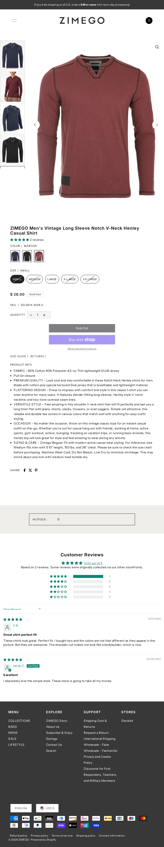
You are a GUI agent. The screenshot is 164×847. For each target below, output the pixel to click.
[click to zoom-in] (157, 47)
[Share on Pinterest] (36, 470)
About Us (53, 727)
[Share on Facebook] (24, 470)
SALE (12, 739)
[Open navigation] (14, 20)
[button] (20, 240)
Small (17, 279)
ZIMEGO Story (56, 721)
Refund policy (18, 835)
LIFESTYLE (16, 745)
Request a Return (96, 733)
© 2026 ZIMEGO (18, 839)
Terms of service (62, 835)
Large (52, 279)
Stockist (127, 721)
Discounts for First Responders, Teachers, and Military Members (100, 775)
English (21, 808)
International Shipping (99, 739)
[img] (12, 619)
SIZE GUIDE (18, 356)
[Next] (157, 125)
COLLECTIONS (19, 721)
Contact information (112, 835)
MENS (13, 733)
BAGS (12, 727)
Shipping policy (85, 835)
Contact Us (54, 745)
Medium (34, 279)
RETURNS (37, 356)
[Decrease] (31, 314)
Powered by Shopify (43, 839)
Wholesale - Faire (96, 745)
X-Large (70, 279)
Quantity (17, 314)
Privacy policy (39, 835)
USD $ (50, 808)
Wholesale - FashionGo (100, 751)
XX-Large (90, 279)
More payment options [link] (82, 348)
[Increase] (44, 314)
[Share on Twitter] (30, 470)
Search (51, 751)
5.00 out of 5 (93, 563)
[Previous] (35, 125)
